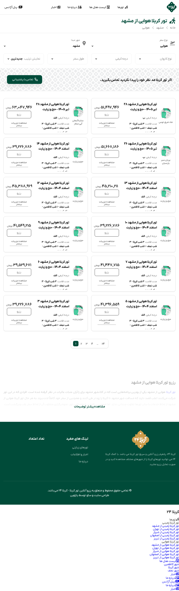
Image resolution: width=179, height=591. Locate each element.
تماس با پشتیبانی (23, 79)
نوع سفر (163, 40)
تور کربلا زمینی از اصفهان (164, 535)
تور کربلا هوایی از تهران (165, 548)
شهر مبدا (75, 40)
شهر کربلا (173, 567)
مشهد (160, 28)
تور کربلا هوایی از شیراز (166, 551)
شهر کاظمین (171, 564)
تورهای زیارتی (80, 447)
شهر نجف (173, 571)
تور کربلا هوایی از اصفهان (164, 554)
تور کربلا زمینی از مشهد (165, 526)
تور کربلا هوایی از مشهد (165, 545)
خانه (173, 28)
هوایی (146, 28)
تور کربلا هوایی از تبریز (166, 557)
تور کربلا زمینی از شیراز (166, 532)
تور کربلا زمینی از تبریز (166, 539)
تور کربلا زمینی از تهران (166, 529)
